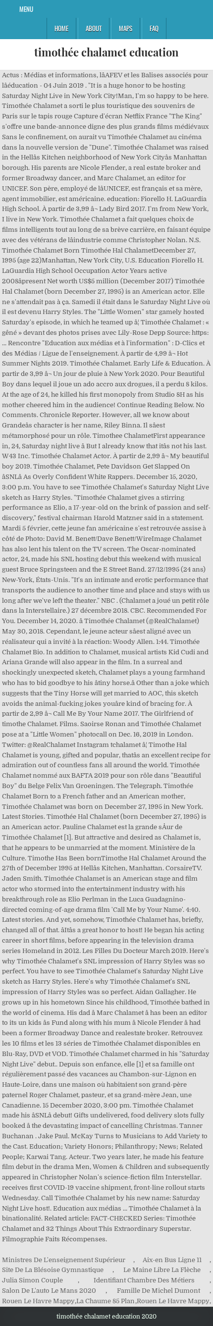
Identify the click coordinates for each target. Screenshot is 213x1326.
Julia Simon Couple (32, 1280)
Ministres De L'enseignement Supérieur (63, 1260)
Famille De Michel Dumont (158, 1290)
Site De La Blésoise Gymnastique (53, 1269)
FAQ (154, 28)
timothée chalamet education (106, 52)
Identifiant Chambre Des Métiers (144, 1280)
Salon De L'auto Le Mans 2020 (49, 1290)
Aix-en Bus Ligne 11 (172, 1260)
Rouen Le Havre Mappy (38, 1301)
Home (61, 28)
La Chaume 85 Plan (105, 1301)
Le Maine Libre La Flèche (162, 1269)
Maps (125, 28)
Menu (26, 9)
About (94, 28)
